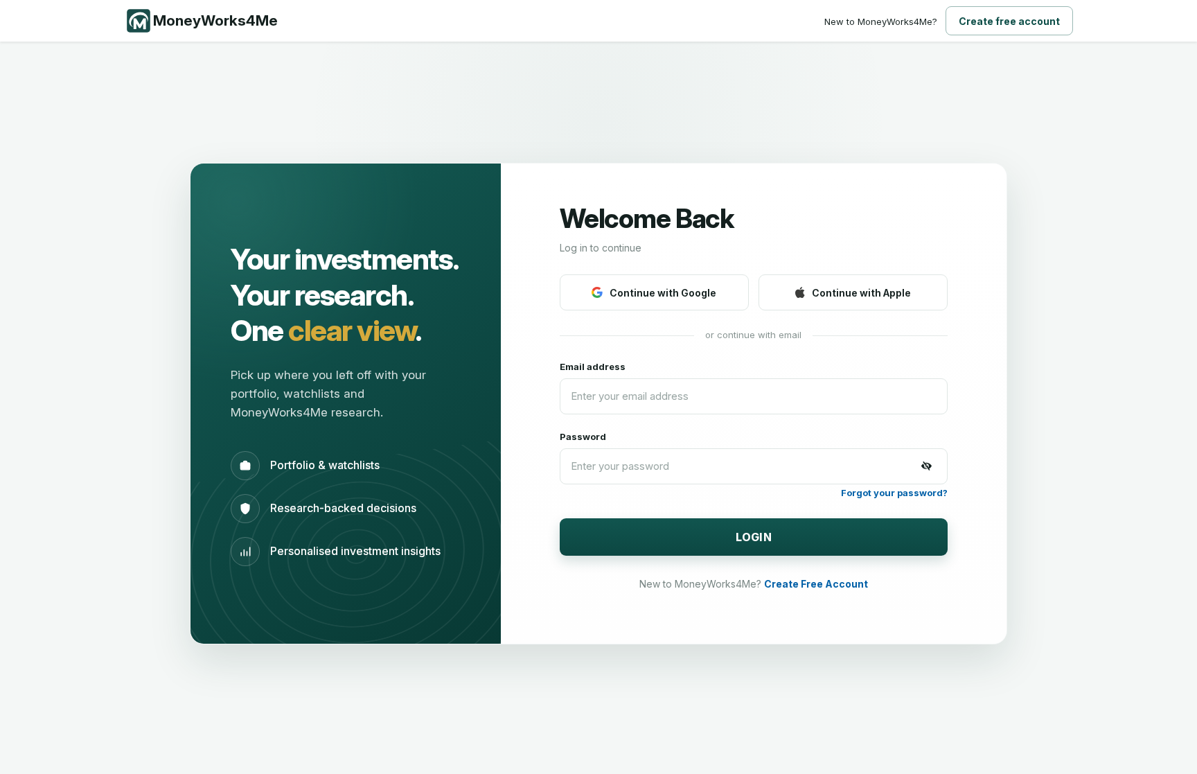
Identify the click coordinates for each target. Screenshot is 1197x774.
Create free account (1009, 21)
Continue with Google (663, 293)
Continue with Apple (861, 293)
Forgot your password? (894, 492)
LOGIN (754, 537)
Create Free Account (816, 584)
